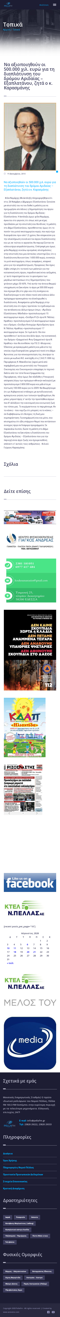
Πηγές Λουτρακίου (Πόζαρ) (35, 1284)
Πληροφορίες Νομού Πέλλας (18, 1167)
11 (15, 948)
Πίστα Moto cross (40, 1236)
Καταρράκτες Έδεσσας (42, 1271)
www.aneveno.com (11, 1312)
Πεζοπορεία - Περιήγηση (15, 1236)
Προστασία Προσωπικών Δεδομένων (23, 1174)
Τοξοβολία (9, 1242)
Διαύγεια (8, 1153)
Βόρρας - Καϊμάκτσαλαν (15, 1271)
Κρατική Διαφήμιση (13, 1188)
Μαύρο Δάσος (11, 1284)
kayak (7, 1217)
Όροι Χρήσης (10, 1160)
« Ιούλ (10, 963)
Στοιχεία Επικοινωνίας (15, 1181)
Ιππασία (34, 1217)
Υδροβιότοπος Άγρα (13, 1290)
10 (8, 948)
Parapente (20, 1217)
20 (28, 951)
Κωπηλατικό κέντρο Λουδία (17, 1230)
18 (15, 951)
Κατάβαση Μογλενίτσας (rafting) (19, 1223)
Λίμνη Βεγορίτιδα (12, 1278)
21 (34, 951)
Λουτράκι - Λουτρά (34, 1278)
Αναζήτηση (44, 5)
